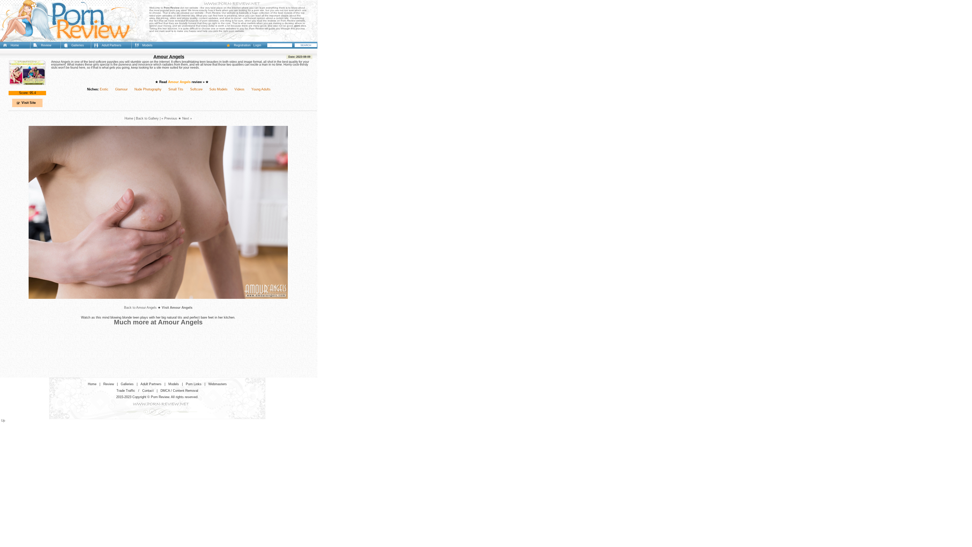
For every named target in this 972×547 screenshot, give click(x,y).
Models (147, 45)
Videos (239, 89)
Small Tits (175, 89)
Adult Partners (111, 45)
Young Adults (261, 89)
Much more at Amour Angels (158, 322)
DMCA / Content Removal (179, 391)
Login (257, 45)
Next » (187, 118)
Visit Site (29, 103)
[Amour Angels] (27, 89)
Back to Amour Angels (140, 307)
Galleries (77, 45)
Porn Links (193, 384)
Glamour (121, 89)
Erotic (104, 89)
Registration (242, 45)
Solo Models (218, 89)
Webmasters (217, 384)
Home (15, 45)
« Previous (169, 118)
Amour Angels (168, 56)
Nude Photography (147, 89)
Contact (148, 391)
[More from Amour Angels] (158, 303)
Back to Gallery (147, 118)
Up (3, 420)
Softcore (196, 89)
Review (46, 45)
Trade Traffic (125, 391)
